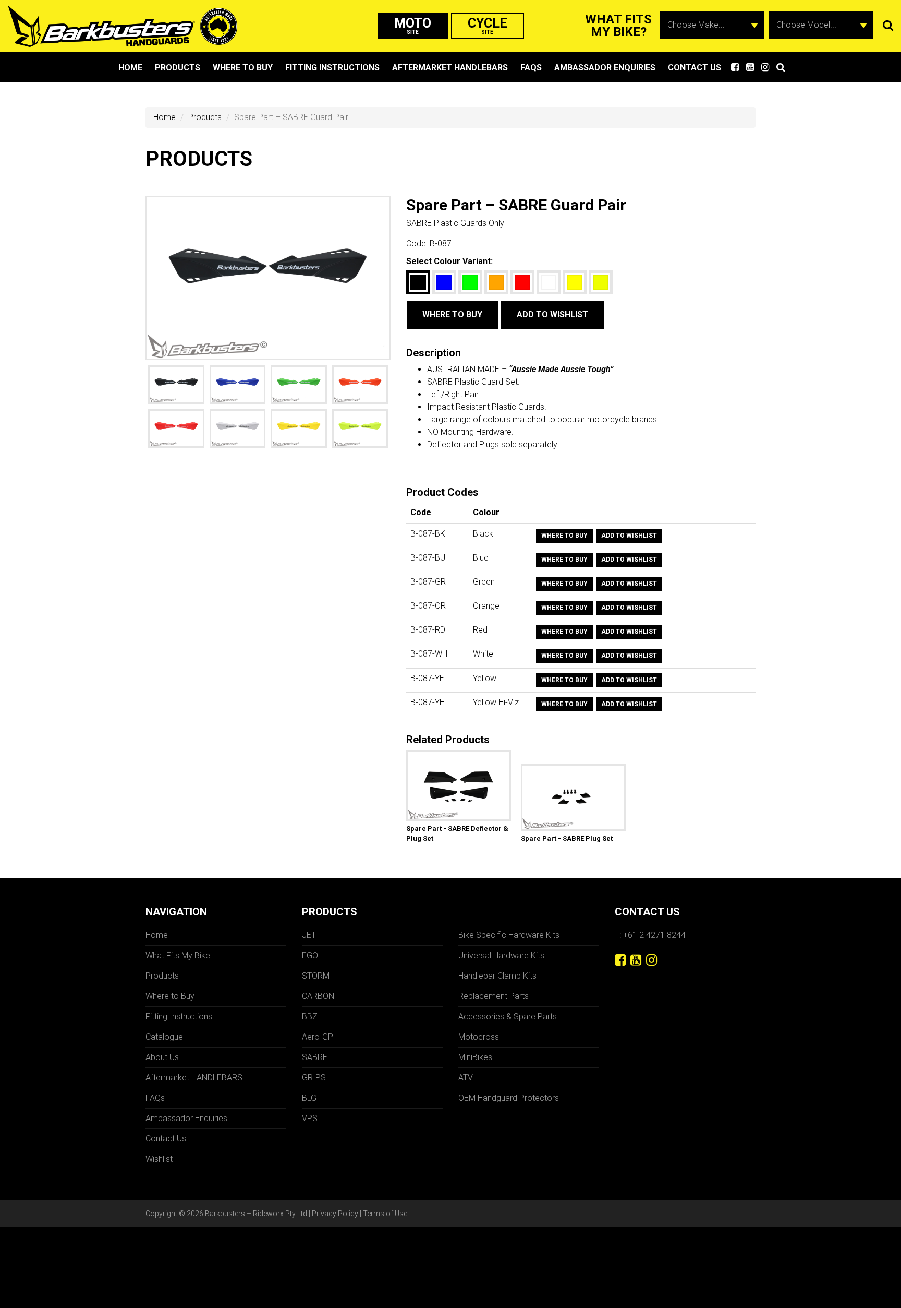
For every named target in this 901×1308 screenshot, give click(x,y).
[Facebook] (620, 960)
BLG (309, 1098)
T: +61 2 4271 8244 (650, 935)
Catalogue (164, 1037)
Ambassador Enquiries (604, 68)
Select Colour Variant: (449, 261)
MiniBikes (475, 1057)
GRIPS (314, 1078)
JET (309, 935)
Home (130, 68)
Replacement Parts (493, 996)
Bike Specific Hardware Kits (508, 935)
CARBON (318, 996)
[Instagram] (651, 960)
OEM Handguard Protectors (508, 1098)
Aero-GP (317, 1037)
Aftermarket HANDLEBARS (450, 68)
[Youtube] (635, 960)
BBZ (310, 1016)
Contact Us (694, 68)
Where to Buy (243, 68)
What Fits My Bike (177, 955)
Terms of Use (385, 1213)
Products (177, 68)
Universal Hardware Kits (501, 955)
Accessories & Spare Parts (507, 1016)
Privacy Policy (335, 1213)
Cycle (487, 25)
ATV (465, 1078)
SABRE (314, 1057)
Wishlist (159, 1159)
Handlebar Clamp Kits (497, 976)
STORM (316, 976)
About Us (162, 1057)
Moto (412, 25)
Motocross (478, 1037)
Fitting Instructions (332, 68)
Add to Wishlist (552, 314)
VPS (310, 1118)
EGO (310, 955)
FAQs (531, 68)
